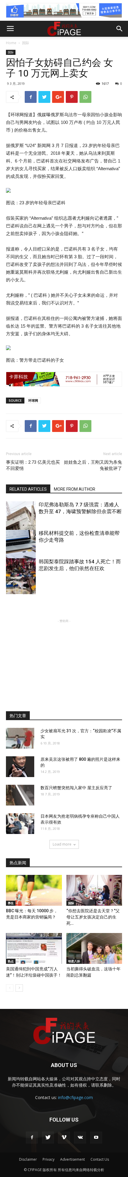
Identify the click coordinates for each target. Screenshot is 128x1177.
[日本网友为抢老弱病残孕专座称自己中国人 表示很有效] (20, 823)
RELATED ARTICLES (28, 489)
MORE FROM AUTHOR (74, 489)
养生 (11, 903)
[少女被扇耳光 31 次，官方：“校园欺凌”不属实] (20, 738)
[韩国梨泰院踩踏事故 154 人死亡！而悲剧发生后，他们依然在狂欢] (21, 580)
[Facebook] (32, 1137)
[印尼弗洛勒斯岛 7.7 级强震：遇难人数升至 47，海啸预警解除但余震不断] (21, 523)
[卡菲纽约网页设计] (64, 379)
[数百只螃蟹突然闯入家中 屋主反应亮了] (20, 795)
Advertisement (72, 1159)
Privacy (48, 1159)
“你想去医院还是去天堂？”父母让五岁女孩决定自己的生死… (93, 917)
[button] (119, 29)
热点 (11, 961)
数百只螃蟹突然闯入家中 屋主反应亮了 (76, 787)
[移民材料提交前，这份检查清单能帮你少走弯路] (21, 552)
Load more (62, 844)
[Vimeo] (64, 1137)
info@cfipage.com (75, 1097)
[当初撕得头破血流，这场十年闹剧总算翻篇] (94, 948)
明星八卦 (74, 961)
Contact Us (99, 1159)
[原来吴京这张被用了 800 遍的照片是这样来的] (20, 766)
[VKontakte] (80, 1137)
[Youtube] (96, 1137)
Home (11, 42)
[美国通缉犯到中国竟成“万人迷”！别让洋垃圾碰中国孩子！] (34, 948)
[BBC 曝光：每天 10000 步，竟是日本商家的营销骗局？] (34, 890)
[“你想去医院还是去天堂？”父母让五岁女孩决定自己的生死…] (94, 890)
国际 (25, 42)
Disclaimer (28, 1159)
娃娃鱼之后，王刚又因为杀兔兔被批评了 (93, 465)
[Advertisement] (64, 661)
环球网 (33, 400)
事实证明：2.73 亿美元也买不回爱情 (33, 465)
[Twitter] (48, 1137)
